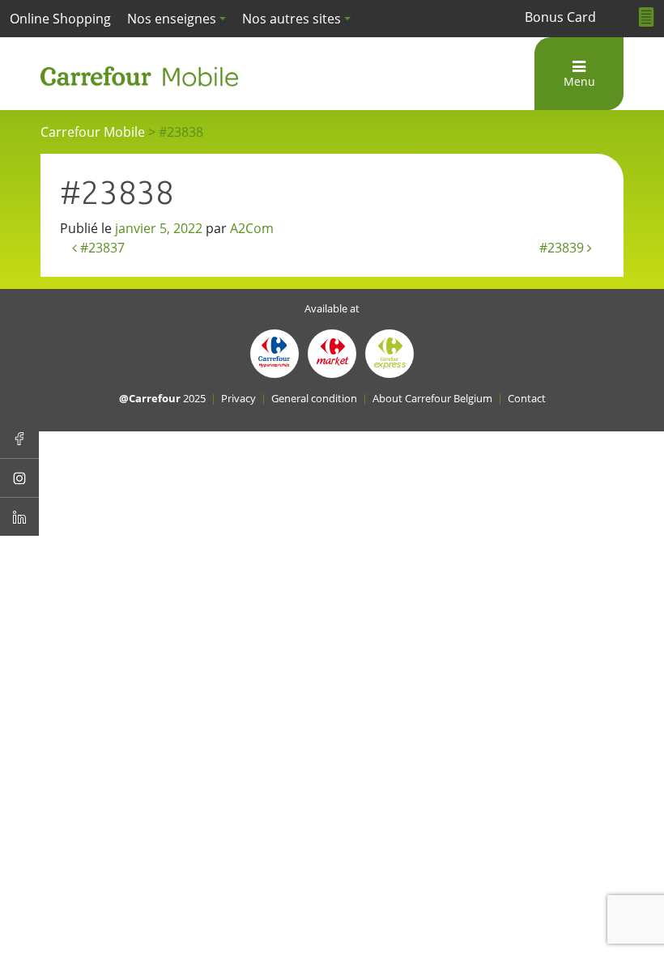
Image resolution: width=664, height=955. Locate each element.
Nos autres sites (291, 19)
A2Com (252, 228)
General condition (314, 398)
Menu (579, 81)
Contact (527, 398)
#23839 (563, 248)
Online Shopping (60, 19)
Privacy (238, 398)
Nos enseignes (171, 19)
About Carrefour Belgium (432, 398)
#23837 (101, 248)
